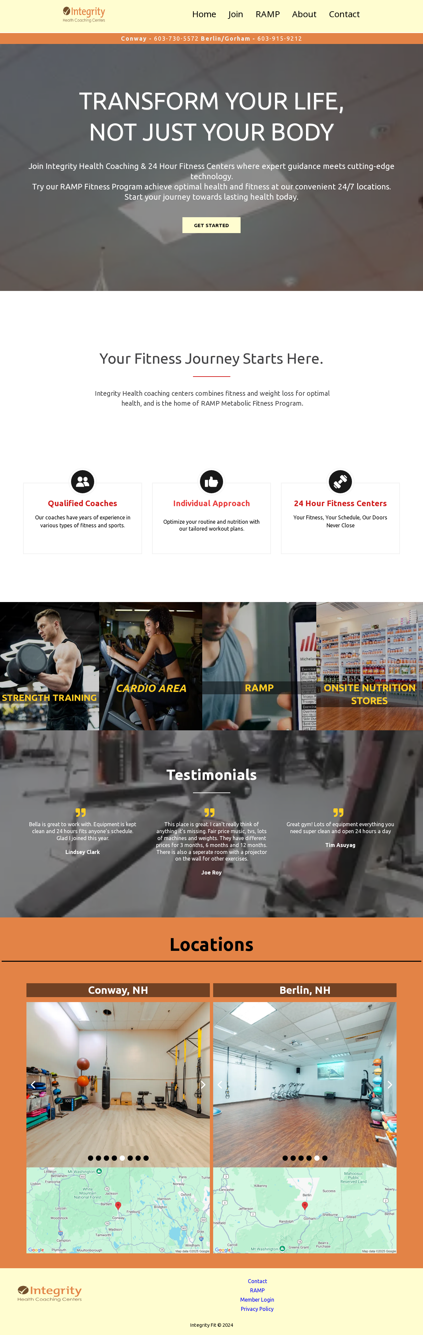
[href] (118, 1210)
